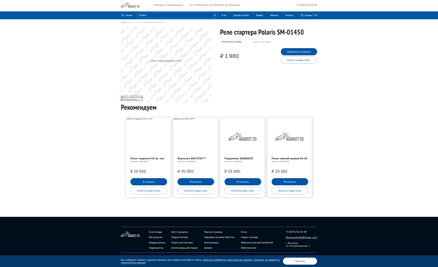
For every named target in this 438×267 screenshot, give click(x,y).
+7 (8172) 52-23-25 (306, 4)
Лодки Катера (179, 237)
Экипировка (211, 242)
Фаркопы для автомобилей (257, 242)
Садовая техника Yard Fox (219, 237)
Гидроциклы (156, 247)
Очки (244, 231)
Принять (300, 261)
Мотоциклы (155, 237)
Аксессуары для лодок (184, 247)
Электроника (248, 247)
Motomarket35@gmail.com (301, 237)
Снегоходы (155, 231)
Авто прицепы (179, 231)
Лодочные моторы (182, 242)
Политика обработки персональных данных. (228, 259)
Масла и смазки (213, 231)
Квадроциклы (157, 242)
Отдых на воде (249, 237)
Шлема (208, 247)
